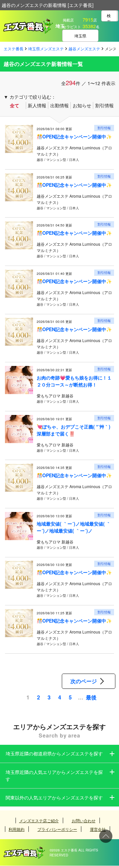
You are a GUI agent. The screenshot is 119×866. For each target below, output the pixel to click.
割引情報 (104, 105)
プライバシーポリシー (57, 829)
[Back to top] (105, 836)
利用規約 (16, 829)
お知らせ (82, 105)
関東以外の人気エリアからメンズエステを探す (54, 797)
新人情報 (37, 105)
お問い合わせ (84, 820)
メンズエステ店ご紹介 (39, 820)
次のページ (83, 681)
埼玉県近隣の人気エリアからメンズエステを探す (54, 775)
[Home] (24, 849)
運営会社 (98, 829)
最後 (91, 697)
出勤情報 (59, 105)
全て (14, 105)
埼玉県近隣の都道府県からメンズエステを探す (54, 753)
